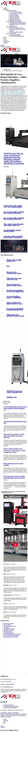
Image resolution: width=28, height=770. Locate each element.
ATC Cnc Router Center (15, 12)
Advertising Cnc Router (9, 628)
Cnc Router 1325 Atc (9, 630)
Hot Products (4, 712)
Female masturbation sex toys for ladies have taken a (15, 291)
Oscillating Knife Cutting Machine (18, 22)
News (5, 38)
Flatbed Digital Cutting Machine (14, 21)
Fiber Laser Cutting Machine (16, 28)
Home (5, 8)
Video (5, 37)
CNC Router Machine (10, 715)
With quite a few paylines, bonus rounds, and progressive (15, 316)
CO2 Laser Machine (11, 33)
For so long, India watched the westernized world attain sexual (14, 219)
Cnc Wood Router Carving (12, 91)
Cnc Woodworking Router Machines (12, 634)
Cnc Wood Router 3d (9, 632)
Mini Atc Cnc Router (9, 623)
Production (6, 9)
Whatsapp (6, 720)
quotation (3, 727)
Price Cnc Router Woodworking (11, 635)
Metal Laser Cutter (8, 631)
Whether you (12, 397)
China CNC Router (5, 714)
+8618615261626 (10, 684)
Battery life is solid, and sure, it (14, 260)
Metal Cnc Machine (14, 18)
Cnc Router (6, 627)
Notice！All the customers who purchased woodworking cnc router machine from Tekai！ (14, 450)
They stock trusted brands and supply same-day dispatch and (14, 225)
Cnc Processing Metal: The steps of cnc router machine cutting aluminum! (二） (15, 408)
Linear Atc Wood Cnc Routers (11, 636)
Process (5, 40)
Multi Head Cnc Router (15, 20)
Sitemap (10, 712)
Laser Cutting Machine (15, 34)
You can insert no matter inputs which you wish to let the (14, 285)
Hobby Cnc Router (14, 16)
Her (8, 266)
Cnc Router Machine (11, 10)
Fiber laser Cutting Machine (10, 707)
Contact (5, 42)
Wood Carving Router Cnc (10, 626)
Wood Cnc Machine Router (16, 94)
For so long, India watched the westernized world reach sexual (14, 213)
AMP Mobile (15, 712)
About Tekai (6, 41)
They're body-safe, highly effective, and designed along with (14, 303)
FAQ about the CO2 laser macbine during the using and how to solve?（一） (14, 477)
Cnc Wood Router (14, 14)
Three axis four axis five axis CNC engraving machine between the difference (14, 435)
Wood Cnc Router (14, 714)
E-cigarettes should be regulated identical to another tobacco (15, 310)
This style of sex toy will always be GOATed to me (14, 279)
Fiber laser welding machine (16, 32)
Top (4, 723)
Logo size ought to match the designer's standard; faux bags (13, 237)
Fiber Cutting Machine (12, 26)
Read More (6, 166)
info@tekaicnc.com (8, 686)
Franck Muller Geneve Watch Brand (12, 230)
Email (5, 719)
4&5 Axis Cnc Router (15, 17)
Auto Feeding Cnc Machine (16, 13)
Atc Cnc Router (7, 624)
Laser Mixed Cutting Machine (17, 36)
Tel (4, 722)
